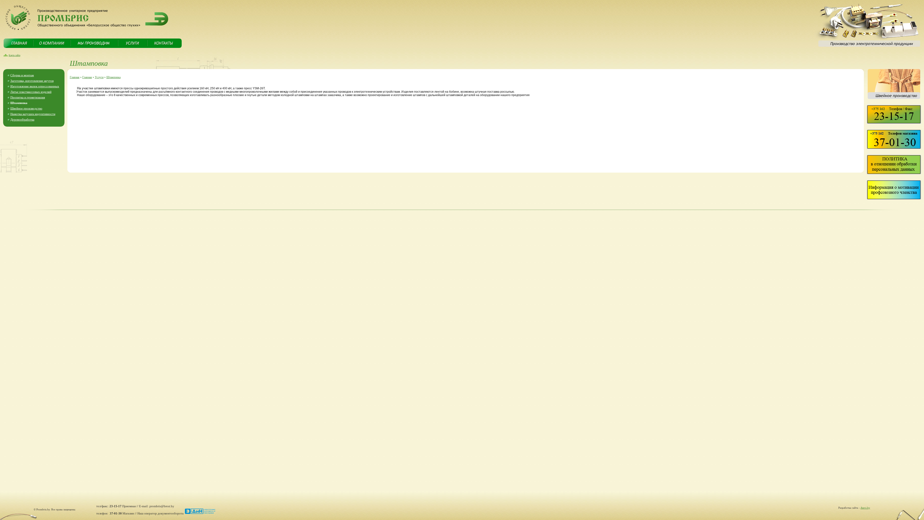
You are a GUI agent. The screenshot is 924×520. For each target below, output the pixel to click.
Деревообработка (22, 119)
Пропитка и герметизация (27, 97)
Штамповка (18, 103)
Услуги (99, 77)
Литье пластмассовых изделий (30, 92)
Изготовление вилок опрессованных (34, 86)
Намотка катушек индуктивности (32, 114)
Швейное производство (26, 108)
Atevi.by (865, 507)
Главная (74, 77)
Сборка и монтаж (22, 75)
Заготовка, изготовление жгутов (32, 81)
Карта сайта (14, 55)
